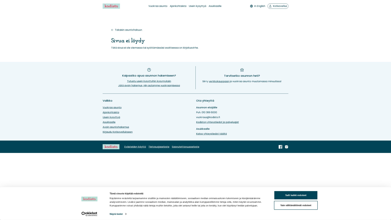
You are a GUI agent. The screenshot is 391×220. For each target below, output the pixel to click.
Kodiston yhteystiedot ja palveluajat (217, 122)
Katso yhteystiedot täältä (211, 134)
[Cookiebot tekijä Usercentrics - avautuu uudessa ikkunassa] (89, 214)
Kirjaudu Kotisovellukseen (118, 132)
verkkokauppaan (219, 81)
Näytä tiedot (116, 214)
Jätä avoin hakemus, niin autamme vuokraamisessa (149, 85)
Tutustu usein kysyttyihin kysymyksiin (149, 81)
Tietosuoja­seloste (158, 146)
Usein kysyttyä (197, 6)
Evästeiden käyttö (135, 146)
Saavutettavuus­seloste (185, 146)
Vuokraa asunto (157, 6)
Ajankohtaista (178, 6)
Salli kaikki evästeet (295, 195)
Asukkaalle (215, 6)
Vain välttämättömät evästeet (295, 205)
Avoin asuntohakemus (116, 127)
